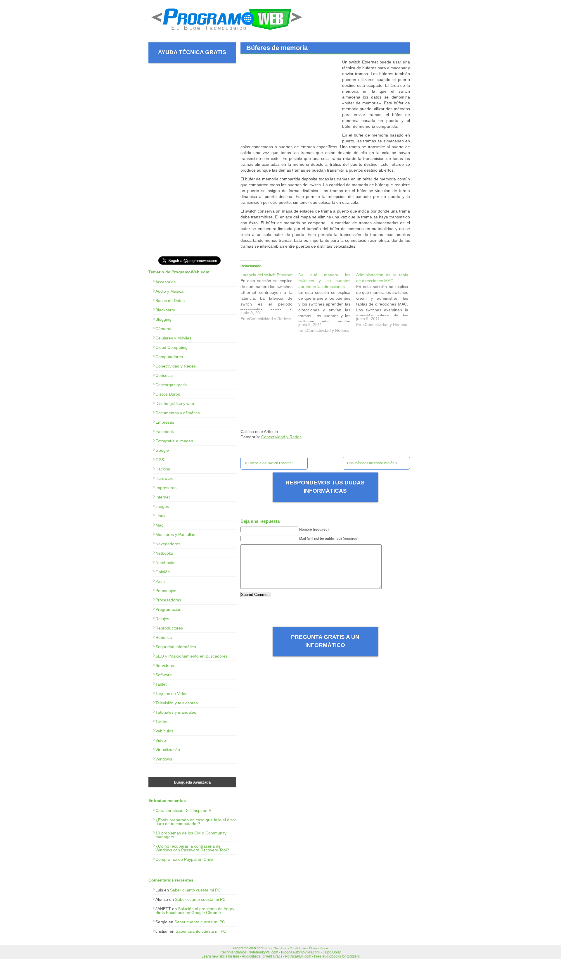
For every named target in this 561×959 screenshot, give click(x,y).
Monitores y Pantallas (175, 534)
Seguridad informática (175, 646)
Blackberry (165, 310)
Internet (162, 497)
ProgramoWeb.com (248, 948)
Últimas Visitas (318, 948)
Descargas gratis (171, 384)
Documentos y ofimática (177, 412)
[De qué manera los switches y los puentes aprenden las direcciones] (327, 304)
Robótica (163, 637)
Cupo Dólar (332, 952)
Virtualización (167, 749)
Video (160, 740)
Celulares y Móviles (173, 338)
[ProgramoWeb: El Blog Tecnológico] (227, 32)
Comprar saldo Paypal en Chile (184, 859)
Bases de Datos (170, 300)
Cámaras (163, 328)
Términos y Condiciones (290, 948)
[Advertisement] (289, 100)
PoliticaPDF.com (298, 956)
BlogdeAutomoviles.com (300, 952)
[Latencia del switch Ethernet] (269, 298)
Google (162, 450)
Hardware (164, 478)
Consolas (164, 375)
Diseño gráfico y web (174, 403)
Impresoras (165, 487)
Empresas (164, 422)
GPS (159, 459)
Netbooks (164, 553)
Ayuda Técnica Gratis (192, 52)
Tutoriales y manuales (175, 712)
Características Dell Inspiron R (183, 810)
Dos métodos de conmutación (370, 463)
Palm (160, 581)
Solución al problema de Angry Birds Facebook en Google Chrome (194, 910)
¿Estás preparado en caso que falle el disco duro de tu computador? (196, 821)
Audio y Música (169, 291)
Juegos (162, 506)
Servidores (165, 665)
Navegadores (167, 543)
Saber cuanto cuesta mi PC (195, 890)
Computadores (169, 356)
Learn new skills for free (220, 956)
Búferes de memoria (277, 47)
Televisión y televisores (176, 703)
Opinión (162, 572)
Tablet (161, 684)
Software (163, 674)
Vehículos (164, 731)
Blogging (163, 319)
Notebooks (165, 562)
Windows (163, 759)
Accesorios (165, 282)
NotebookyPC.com (263, 952)
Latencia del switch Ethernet (270, 463)
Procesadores (168, 600)
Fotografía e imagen (174, 441)
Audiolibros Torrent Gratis (262, 956)
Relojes (162, 618)
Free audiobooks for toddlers (337, 956)
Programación (168, 609)
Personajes (165, 590)
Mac (159, 525)
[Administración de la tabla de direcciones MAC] (385, 301)
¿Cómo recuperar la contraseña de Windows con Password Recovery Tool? (192, 848)
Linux (160, 515)
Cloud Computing (171, 347)
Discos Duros (167, 394)
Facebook (164, 431)
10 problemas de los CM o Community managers (190, 835)
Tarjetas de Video (171, 693)
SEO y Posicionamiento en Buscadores (191, 656)
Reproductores (169, 628)
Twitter (161, 721)
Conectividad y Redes (281, 436)
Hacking (162, 469)
